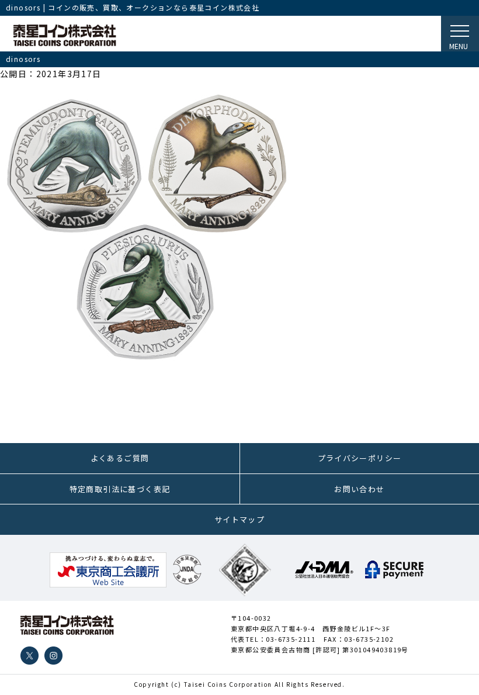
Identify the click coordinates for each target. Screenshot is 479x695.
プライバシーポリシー (360, 458)
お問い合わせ (359, 489)
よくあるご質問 (120, 458)
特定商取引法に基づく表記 (120, 489)
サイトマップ (239, 519)
